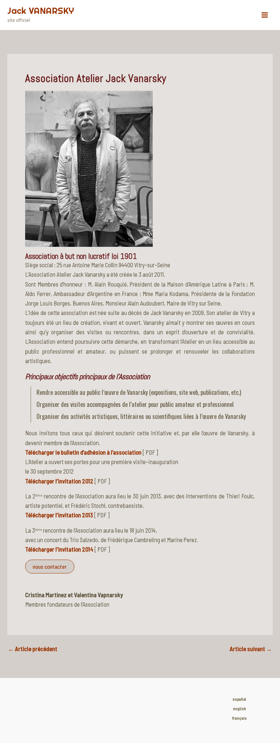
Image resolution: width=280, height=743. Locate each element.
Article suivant (251, 649)
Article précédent (32, 649)
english (239, 708)
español (239, 699)
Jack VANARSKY (40, 10)
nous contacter (50, 566)
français (239, 718)
